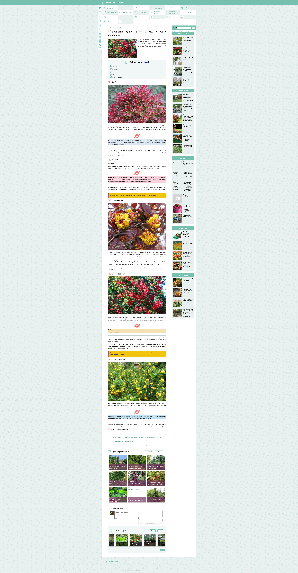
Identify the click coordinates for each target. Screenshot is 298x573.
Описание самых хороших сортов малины (188, 163)
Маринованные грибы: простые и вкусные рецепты (188, 290)
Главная (110, 27)
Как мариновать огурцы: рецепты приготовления (188, 301)
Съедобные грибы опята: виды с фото (188, 280)
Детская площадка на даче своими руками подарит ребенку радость (188, 97)
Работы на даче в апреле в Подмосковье (188, 39)
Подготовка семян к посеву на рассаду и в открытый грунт (188, 174)
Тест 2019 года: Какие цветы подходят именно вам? (187, 254)
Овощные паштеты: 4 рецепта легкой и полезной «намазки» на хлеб (188, 208)
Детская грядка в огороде (188, 125)
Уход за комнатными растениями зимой (187, 80)
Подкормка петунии (186, 195)
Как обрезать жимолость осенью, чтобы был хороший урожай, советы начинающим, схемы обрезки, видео (183, 187)
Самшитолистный (116, 78)
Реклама (154, 562)
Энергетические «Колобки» (122, 441)
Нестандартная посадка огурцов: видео (188, 146)
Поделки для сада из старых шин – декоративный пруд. (187, 107)
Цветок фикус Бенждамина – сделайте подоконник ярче (188, 70)
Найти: (175, 27)
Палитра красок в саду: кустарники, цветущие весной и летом (133, 433)
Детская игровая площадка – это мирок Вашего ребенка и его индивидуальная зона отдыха (188, 118)
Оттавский (114, 72)
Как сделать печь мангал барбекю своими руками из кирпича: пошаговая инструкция (188, 313)
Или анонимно (146, 517)
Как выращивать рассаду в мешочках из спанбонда (130, 446)
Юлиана (114, 69)
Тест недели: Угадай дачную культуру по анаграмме (187, 264)
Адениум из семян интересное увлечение (186, 49)
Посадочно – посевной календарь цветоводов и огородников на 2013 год (136, 437)
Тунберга (114, 66)
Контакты (132, 561)
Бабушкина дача (110, 2)
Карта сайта (155, 561)
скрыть (145, 62)
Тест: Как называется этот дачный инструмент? (188, 234)
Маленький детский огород (188, 215)
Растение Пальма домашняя (188, 58)
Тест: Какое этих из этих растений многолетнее (188, 243)
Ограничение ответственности (138, 562)
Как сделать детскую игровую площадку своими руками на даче (188, 137)
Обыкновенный (116, 75)
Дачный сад (117, 27)
